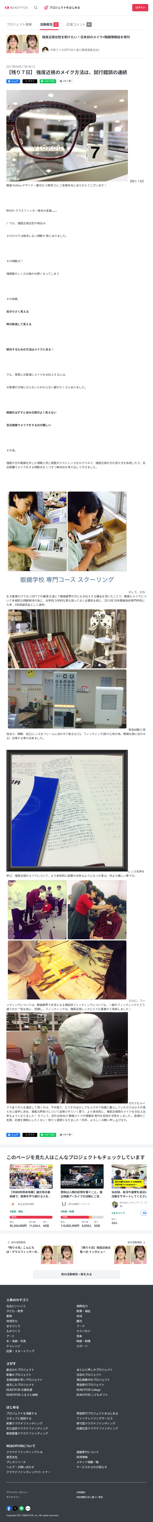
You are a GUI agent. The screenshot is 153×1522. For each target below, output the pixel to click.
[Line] (21, 1508)
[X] (15, 1508)
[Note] (28, 1508)
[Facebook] (8, 1508)
